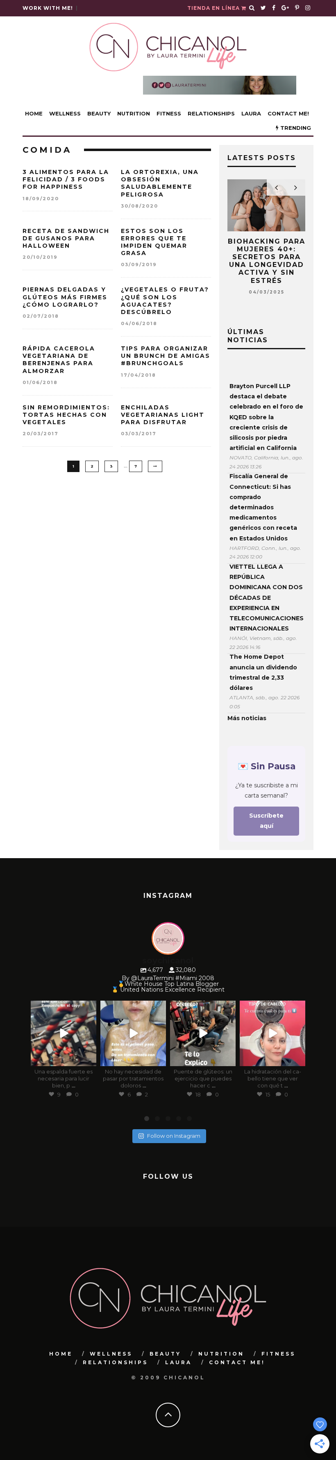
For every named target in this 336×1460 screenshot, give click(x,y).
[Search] (252, 8)
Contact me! (288, 113)
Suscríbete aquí (266, 820)
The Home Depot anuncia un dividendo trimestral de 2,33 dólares (263, 672)
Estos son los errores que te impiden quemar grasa (154, 242)
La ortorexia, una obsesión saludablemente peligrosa (160, 183)
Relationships (211, 113)
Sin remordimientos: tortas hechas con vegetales (66, 415)
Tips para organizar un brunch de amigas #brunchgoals (165, 356)
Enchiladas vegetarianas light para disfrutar (162, 415)
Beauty (99, 113)
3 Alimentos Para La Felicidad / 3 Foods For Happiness (66, 179)
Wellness (65, 113)
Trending (295, 127)
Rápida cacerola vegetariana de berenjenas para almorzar (59, 360)
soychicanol (63, 1007)
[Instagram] (88, 1058)
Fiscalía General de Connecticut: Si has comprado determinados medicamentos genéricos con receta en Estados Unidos (263, 507)
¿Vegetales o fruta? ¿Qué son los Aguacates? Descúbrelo (165, 301)
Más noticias (246, 718)
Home (34, 113)
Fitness (169, 113)
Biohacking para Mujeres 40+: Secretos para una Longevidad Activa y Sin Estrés (266, 261)
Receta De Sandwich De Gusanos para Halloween (66, 238)
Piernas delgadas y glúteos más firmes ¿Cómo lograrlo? (65, 297)
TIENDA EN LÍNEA (214, 8)
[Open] (63, 1033)
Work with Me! (48, 8)
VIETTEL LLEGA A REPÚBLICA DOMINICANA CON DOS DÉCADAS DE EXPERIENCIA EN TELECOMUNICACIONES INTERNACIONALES (266, 597)
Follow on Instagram (173, 1135)
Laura (251, 113)
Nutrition (133, 113)
